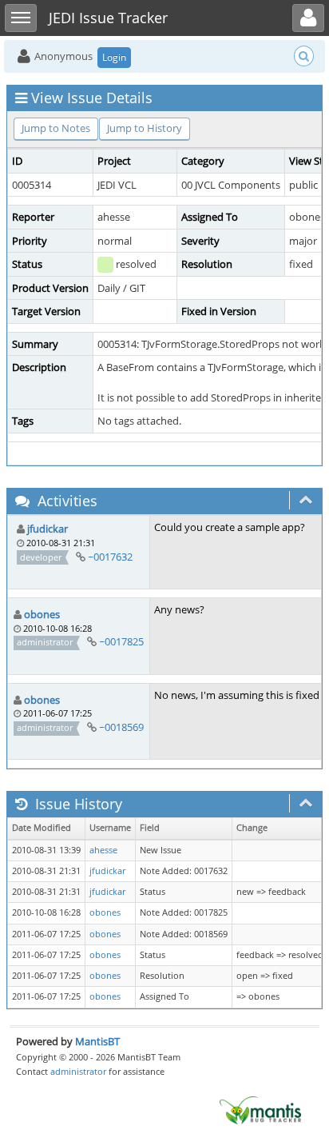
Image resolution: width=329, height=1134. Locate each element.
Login (114, 57)
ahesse (103, 850)
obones (42, 614)
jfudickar (47, 528)
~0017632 (110, 556)
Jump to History (144, 128)
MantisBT (97, 1041)
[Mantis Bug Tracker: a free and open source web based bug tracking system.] (260, 1109)
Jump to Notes (56, 128)
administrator (78, 1071)
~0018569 (121, 727)
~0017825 (121, 641)
